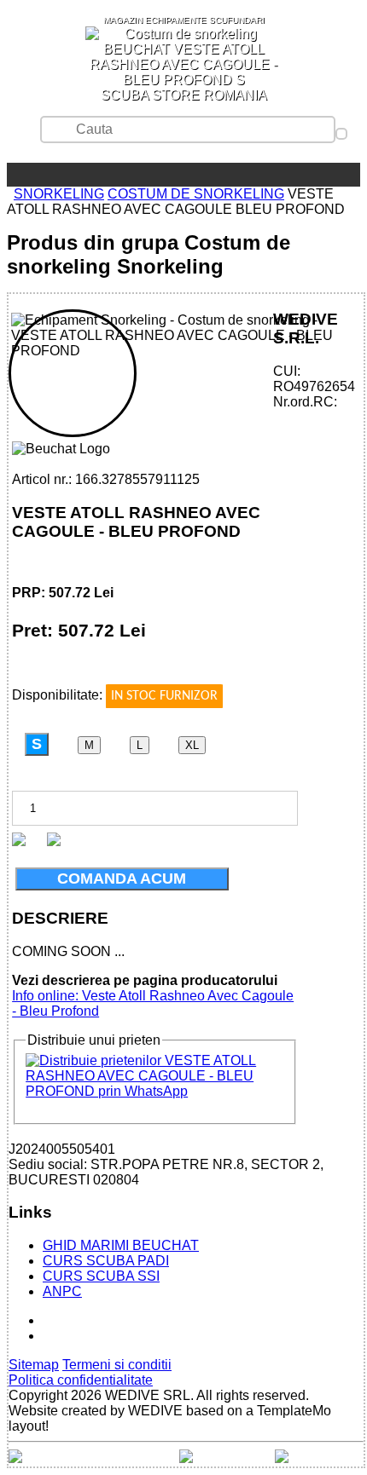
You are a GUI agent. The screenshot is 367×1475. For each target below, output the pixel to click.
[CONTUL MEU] (27, 175)
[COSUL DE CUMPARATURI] (41, 175)
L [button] (140, 745)
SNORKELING (59, 194)
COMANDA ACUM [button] (121, 878)
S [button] (37, 743)
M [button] (89, 745)
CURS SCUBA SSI (101, 1276)
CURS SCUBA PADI (106, 1260)
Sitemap (34, 1364)
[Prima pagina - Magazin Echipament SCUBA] (13, 175)
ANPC (62, 1291)
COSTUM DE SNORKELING (196, 194)
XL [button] (192, 745)
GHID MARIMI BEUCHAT (121, 1245)
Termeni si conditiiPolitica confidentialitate (90, 1372)
